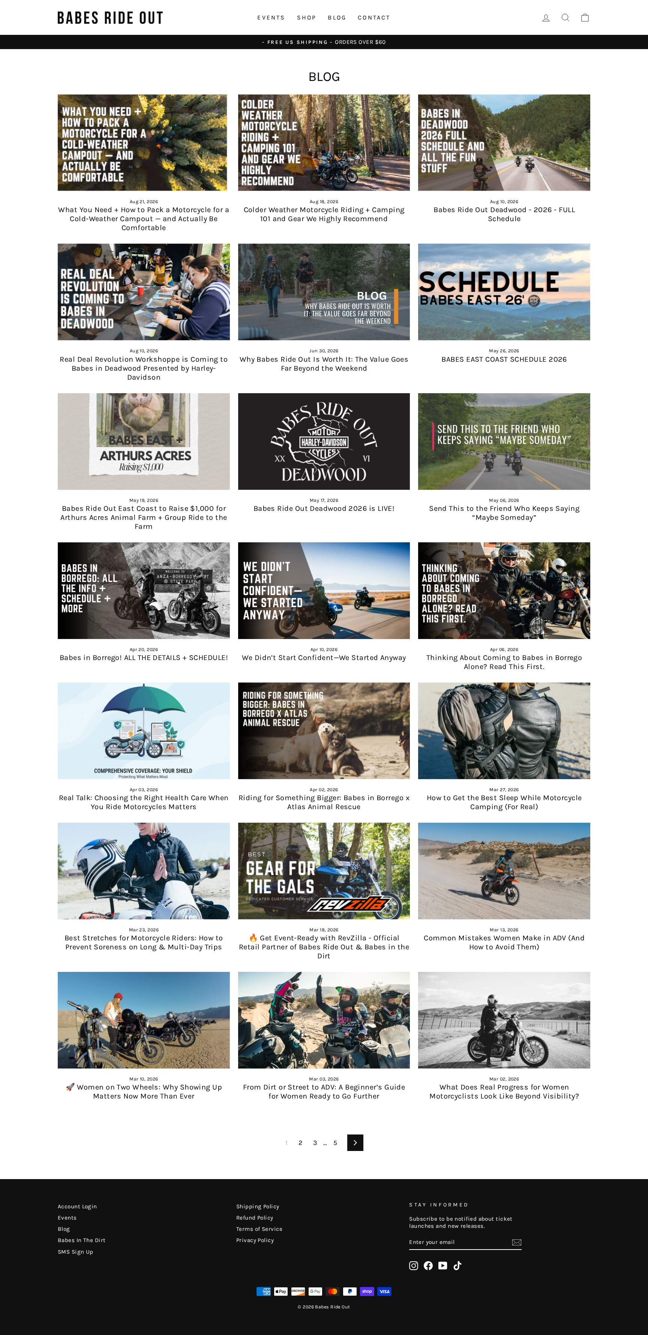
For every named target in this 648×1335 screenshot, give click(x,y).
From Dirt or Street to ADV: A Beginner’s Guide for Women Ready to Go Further (324, 1091)
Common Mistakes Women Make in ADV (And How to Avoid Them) (504, 942)
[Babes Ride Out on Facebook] (428, 1265)
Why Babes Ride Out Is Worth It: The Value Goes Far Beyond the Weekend (324, 364)
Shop (307, 17)
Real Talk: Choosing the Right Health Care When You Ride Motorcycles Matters (144, 802)
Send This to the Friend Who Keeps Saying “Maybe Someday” (504, 513)
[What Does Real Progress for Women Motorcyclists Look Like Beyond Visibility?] (504, 1020)
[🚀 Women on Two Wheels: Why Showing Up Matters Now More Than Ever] (144, 1020)
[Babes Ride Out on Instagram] (413, 1265)
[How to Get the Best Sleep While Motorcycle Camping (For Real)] (504, 730)
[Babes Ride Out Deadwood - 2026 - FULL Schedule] (504, 142)
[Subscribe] (517, 1242)
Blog (337, 17)
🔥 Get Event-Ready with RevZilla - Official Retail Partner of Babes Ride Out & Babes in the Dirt (324, 947)
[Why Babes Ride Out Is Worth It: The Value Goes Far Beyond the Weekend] (324, 292)
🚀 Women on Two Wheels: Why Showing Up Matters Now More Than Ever (144, 1091)
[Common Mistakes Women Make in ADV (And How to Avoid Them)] (504, 871)
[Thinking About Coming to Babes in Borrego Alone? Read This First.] (504, 590)
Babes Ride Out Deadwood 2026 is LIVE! (324, 508)
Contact (374, 17)
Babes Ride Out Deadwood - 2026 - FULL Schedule (504, 214)
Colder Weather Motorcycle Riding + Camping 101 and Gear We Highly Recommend (324, 214)
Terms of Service (259, 1229)
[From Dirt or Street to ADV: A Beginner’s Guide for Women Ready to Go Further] (324, 1020)
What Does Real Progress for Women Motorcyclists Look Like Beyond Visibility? (504, 1091)
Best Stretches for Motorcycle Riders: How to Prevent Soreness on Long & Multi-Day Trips (143, 942)
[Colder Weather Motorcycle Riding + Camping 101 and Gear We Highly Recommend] (324, 142)
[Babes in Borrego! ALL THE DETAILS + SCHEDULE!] (144, 590)
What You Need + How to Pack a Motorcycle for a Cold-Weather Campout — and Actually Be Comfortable (143, 218)
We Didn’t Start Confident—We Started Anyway (324, 657)
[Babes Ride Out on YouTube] (442, 1265)
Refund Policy (254, 1217)
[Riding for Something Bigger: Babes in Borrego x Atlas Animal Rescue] (324, 730)
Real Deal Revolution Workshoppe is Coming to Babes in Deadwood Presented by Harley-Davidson (144, 368)
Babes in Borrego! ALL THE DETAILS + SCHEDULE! (144, 657)
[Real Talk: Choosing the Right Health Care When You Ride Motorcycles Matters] (144, 730)
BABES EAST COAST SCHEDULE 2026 (504, 359)
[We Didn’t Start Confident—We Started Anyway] (324, 590)
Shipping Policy (257, 1206)
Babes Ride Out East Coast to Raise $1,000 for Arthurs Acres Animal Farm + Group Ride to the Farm (143, 517)
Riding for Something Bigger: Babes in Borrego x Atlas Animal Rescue (324, 802)
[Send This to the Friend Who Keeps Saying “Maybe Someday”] (504, 441)
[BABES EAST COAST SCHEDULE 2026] (504, 292)
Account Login (77, 1206)
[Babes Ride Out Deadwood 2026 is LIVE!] (324, 441)
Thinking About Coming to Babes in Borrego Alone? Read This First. (504, 662)
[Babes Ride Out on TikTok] (457, 1265)
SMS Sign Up (75, 1251)
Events (271, 17)
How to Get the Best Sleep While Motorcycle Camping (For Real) (504, 802)
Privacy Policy (255, 1240)
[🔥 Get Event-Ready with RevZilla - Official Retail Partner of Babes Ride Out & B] (324, 871)
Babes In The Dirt (82, 1240)
